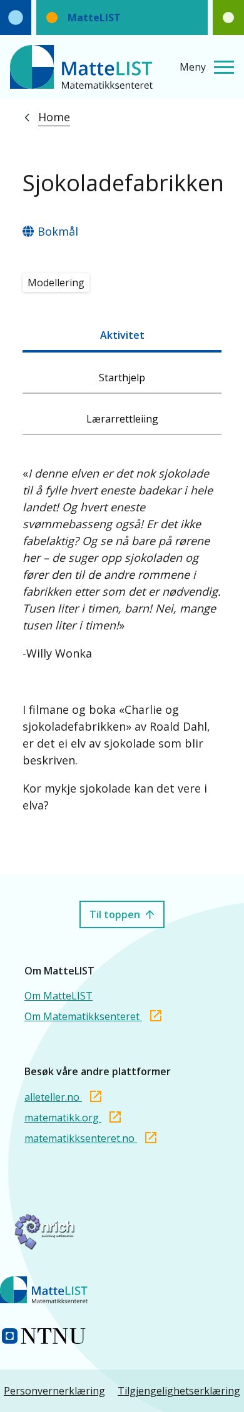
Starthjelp (122, 377)
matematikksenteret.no (80, 1138)
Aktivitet (122, 335)
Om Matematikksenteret (83, 1016)
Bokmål (58, 231)
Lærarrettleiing (122, 419)
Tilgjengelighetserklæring (179, 1391)
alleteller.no (53, 1097)
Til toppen (114, 914)
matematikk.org (62, 1117)
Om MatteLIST (58, 996)
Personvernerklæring (54, 1391)
